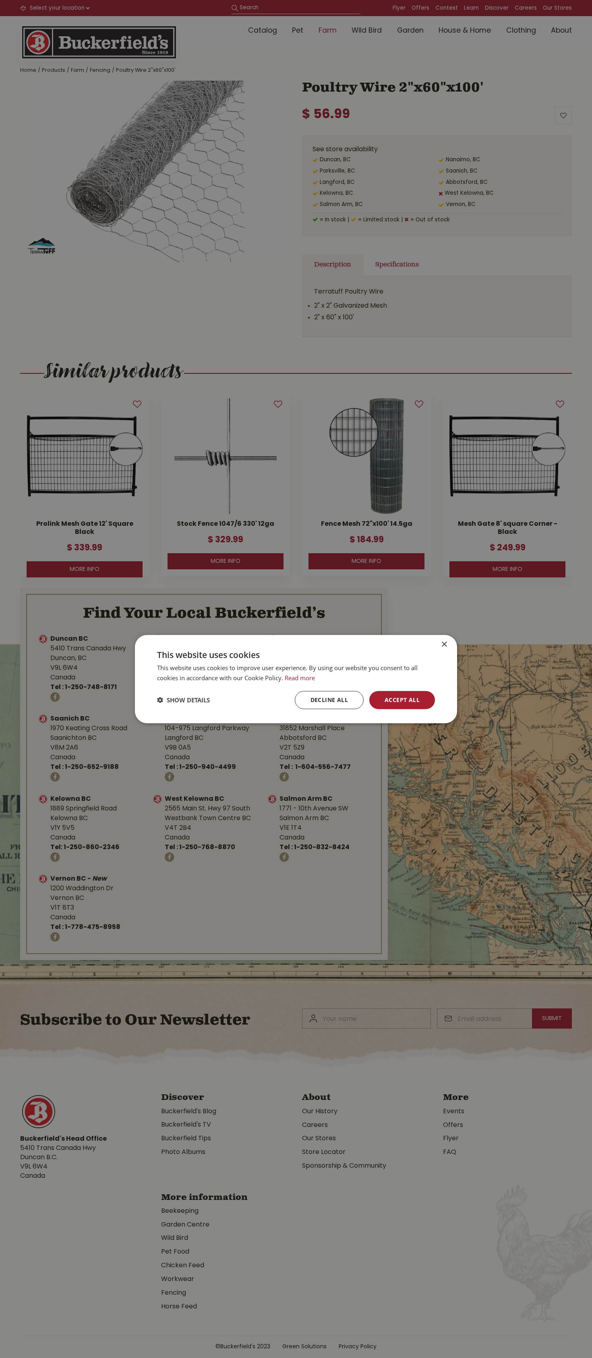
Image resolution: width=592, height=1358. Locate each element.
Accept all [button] (402, 700)
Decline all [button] (329, 700)
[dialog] (296, 679)
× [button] (444, 645)
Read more (300, 678)
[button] (183, 700)
